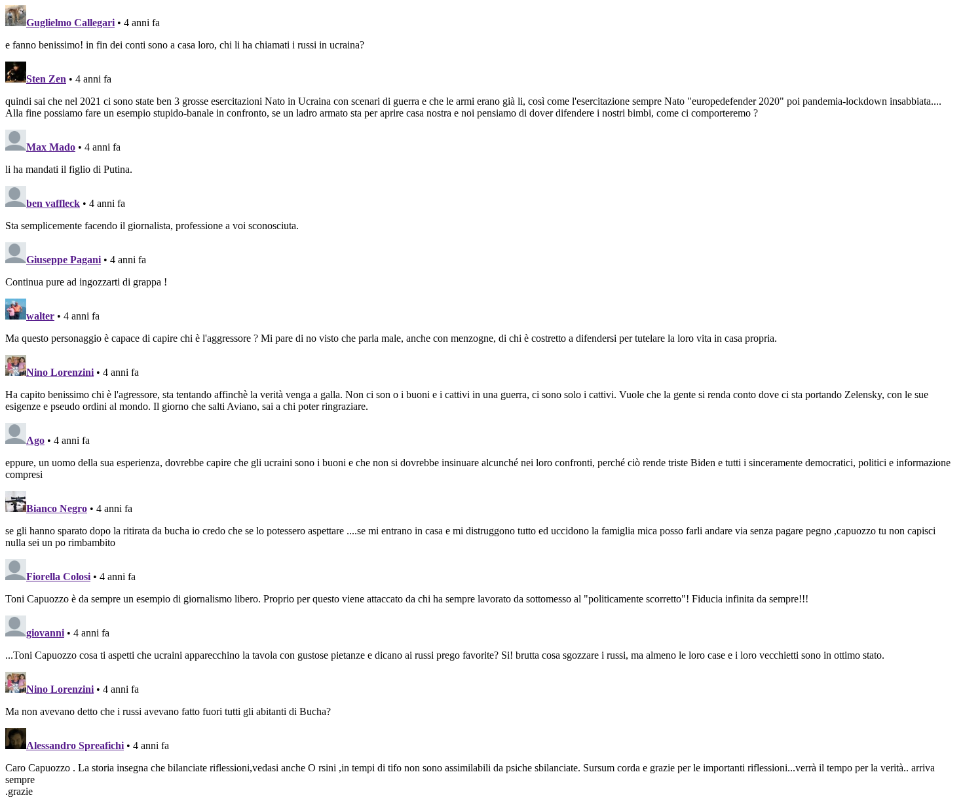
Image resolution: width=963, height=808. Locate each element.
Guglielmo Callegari (70, 22)
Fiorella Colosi (58, 576)
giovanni (45, 632)
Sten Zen (46, 78)
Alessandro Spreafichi (75, 745)
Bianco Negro (56, 508)
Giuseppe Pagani (63, 259)
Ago (35, 440)
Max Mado (50, 147)
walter (40, 315)
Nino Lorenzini (60, 372)
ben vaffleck (53, 203)
